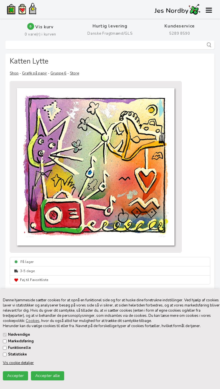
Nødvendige (19, 334)
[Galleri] (11, 10)
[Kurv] (22, 10)
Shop (14, 73)
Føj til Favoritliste (34, 280)
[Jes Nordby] (32, 9)
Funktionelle (19, 347)
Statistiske (17, 354)
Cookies (33, 320)
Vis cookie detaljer (18, 363)
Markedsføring (21, 341)
